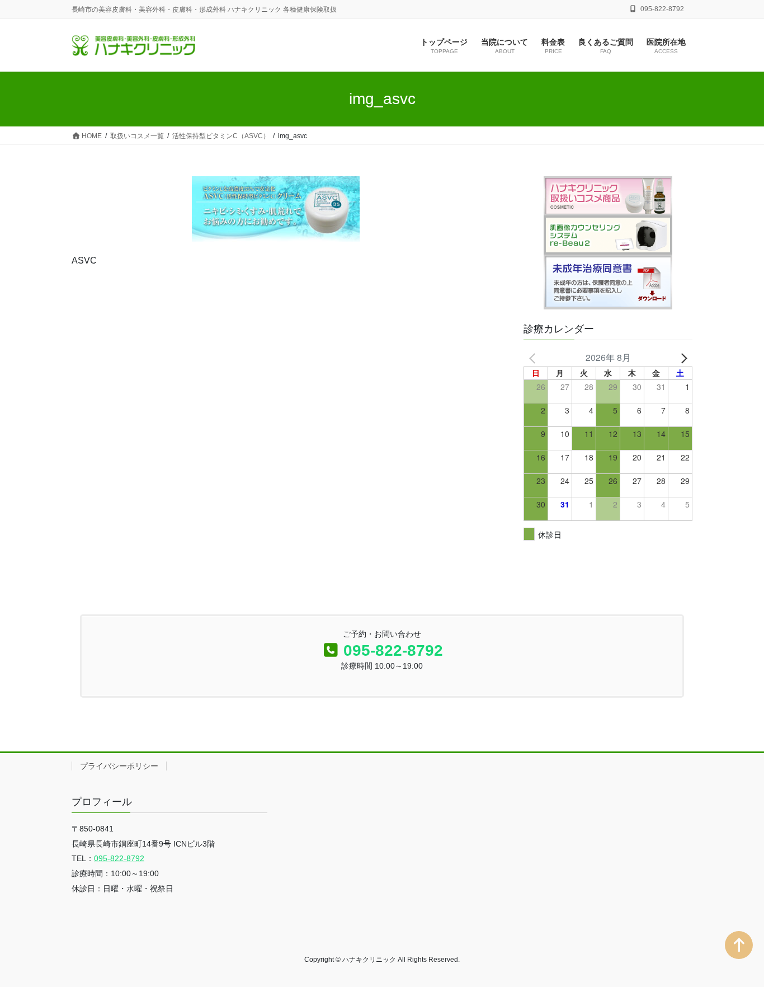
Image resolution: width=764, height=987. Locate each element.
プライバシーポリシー (119, 766)
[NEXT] (681, 357)
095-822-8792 (393, 650)
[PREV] (534, 357)
